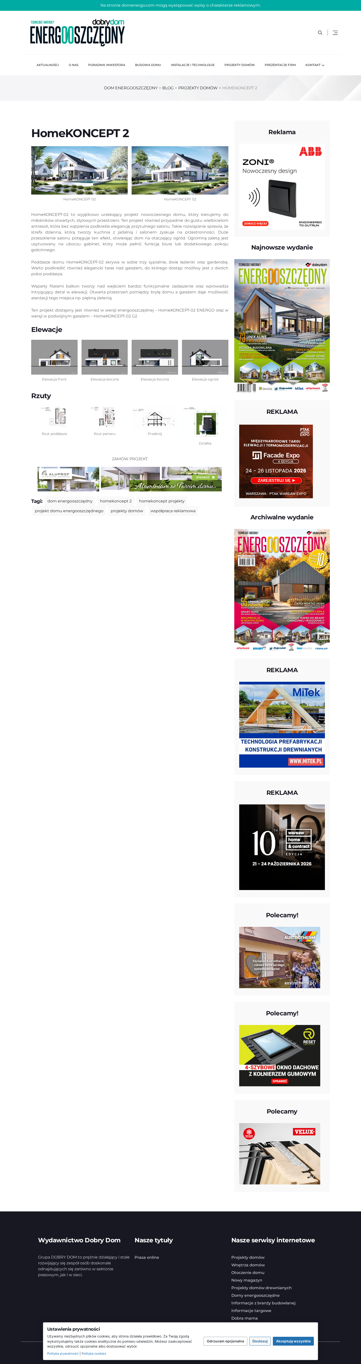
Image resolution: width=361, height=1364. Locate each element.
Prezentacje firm (280, 65)
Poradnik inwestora (106, 65)
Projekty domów (239, 65)
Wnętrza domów (248, 1265)
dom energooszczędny (70, 501)
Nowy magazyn (246, 1280)
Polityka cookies (94, 1353)
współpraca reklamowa (173, 511)
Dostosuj (260, 1341)
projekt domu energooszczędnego (69, 511)
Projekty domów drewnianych (261, 1287)
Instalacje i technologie (193, 65)
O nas (73, 65)
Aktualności (48, 65)
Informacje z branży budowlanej (263, 1303)
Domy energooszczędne (255, 1295)
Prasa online (147, 1257)
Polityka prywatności (63, 1353)
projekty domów (127, 511)
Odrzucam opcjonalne (225, 1341)
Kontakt (312, 65)
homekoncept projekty (162, 501)
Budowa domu (148, 65)
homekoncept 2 (116, 501)
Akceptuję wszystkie (293, 1341)
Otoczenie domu (247, 1272)
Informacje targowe (251, 1310)
